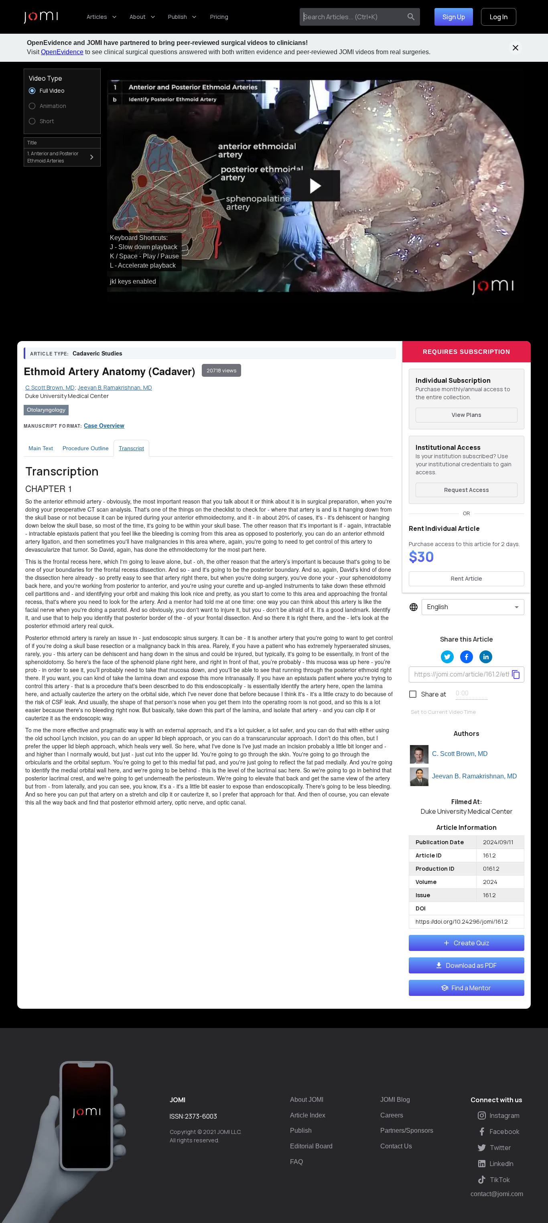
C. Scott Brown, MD (460, 753)
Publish (177, 16)
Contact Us (396, 1146)
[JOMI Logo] (41, 17)
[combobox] (352, 16)
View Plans (466, 415)
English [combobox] (437, 606)
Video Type (45, 78)
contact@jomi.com (497, 1194)
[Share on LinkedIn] (485, 656)
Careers (391, 1115)
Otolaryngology (46, 409)
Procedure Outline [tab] (86, 448)
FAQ (296, 1161)
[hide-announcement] (515, 48)
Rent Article (466, 578)
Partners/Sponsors (406, 1130)
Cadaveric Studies (97, 353)
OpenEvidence (62, 52)
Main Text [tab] (40, 448)
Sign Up (453, 16)
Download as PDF (471, 965)
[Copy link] (516, 674)
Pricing (219, 16)
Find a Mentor (471, 987)
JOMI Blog (395, 1099)
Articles (97, 16)
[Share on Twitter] (447, 656)
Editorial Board (311, 1146)
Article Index (307, 1115)
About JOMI (306, 1099)
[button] (315, 186)
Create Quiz (471, 943)
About (138, 16)
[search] (411, 17)
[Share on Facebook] (466, 656)
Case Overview (104, 425)
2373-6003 (201, 1116)
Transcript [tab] (131, 448)
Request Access (466, 490)
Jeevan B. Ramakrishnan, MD (474, 776)
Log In (498, 16)
